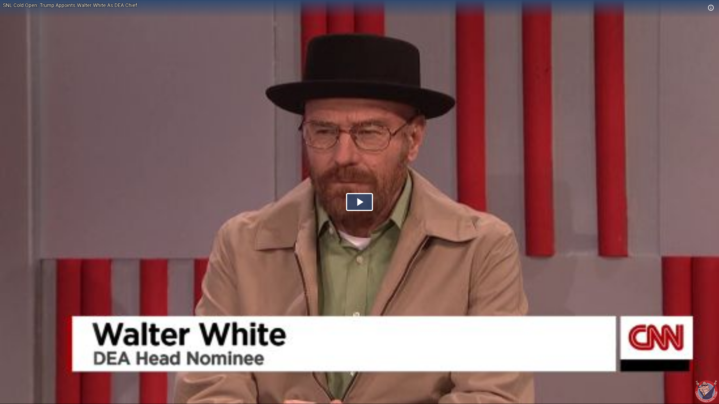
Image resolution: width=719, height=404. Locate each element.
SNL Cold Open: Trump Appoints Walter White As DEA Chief (70, 5)
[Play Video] (359, 202)
